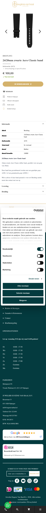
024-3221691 (13, 411)
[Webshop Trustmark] (23, 447)
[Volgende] (39, 31)
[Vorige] (6, 31)
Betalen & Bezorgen (12, 308)
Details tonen (34, 279)
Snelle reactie (10, 105)
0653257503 (13, 415)
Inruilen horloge (11, 109)
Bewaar (9, 91)
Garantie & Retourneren (13, 313)
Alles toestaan (23, 286)
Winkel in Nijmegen (12, 97)
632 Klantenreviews (19, 455)
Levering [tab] (5, 186)
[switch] (40, 256)
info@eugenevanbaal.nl (10, 407)
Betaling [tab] (5, 191)
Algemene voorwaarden (17, 502)
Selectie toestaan (23, 293)
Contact (7, 318)
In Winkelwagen (21, 84)
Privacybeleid (32, 502)
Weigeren (23, 300)
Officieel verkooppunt (13, 101)
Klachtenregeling (11, 323)
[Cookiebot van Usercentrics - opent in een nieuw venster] (33, 210)
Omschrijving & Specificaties (15, 68)
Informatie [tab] (6, 124)
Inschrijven (34, 473)
